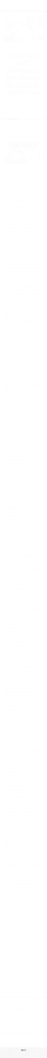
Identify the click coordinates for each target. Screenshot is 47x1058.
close (2, 1)
